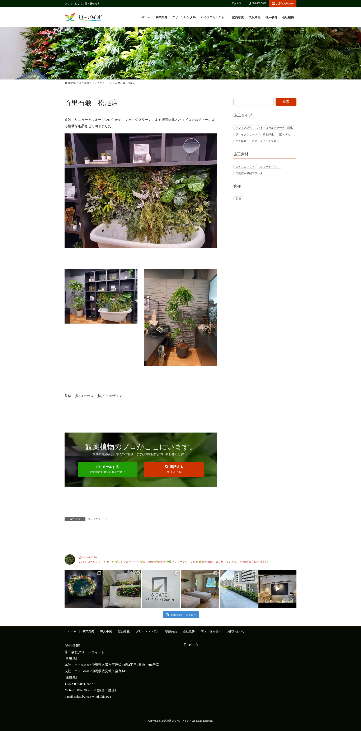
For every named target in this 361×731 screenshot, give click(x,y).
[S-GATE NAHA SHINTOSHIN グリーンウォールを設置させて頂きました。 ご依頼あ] (161, 589)
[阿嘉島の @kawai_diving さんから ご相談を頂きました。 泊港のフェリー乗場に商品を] (200, 589)
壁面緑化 (268, 134)
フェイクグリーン (98, 519)
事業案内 (88, 631)
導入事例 (106, 631)
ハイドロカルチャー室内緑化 (275, 127)
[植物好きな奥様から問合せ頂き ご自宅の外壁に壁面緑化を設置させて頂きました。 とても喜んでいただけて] (122, 589)
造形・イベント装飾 (264, 141)
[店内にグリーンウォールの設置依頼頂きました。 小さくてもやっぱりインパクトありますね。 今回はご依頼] (277, 589)
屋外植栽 (241, 141)
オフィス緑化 (244, 127)
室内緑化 (284, 134)
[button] (107, 469)
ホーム (72, 631)
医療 (238, 198)
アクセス (236, 3)
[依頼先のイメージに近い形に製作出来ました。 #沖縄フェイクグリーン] (84, 589)
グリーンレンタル (147, 631)
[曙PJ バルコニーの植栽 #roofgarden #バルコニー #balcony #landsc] (239, 589)
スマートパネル (269, 166)
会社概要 (189, 631)
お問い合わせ (285, 3)
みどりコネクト (245, 166)
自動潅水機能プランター (251, 173)
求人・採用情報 (211, 631)
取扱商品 (171, 631)
